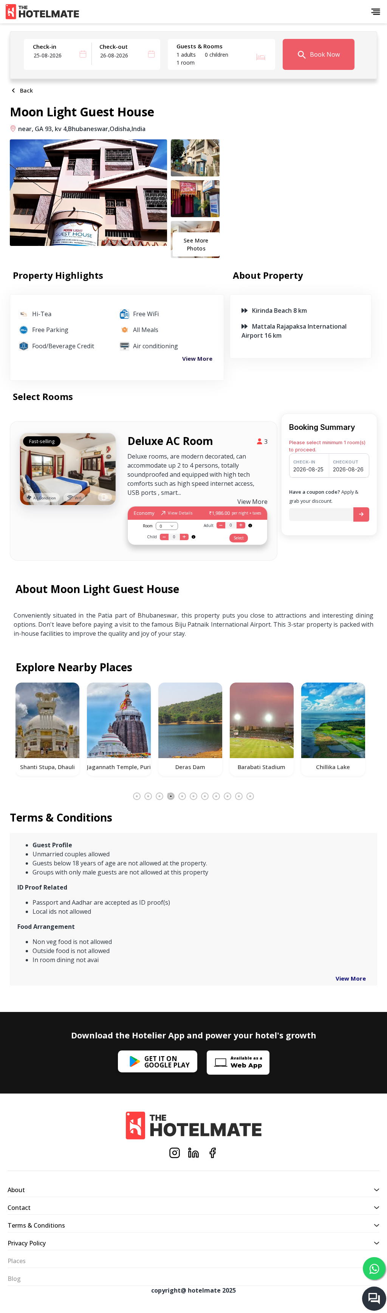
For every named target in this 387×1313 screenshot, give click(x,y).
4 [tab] (171, 796)
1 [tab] (137, 796)
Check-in (44, 46)
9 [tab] (227, 796)
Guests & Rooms (199, 46)
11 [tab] (250, 796)
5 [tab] (182, 796)
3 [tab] (159, 796)
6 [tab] (193, 796)
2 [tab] (148, 796)
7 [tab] (205, 796)
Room (148, 525)
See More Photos (196, 244)
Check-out (113, 46)
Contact (19, 1207)
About (16, 1190)
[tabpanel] (47, 729)
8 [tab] (216, 796)
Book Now (324, 54)
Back (25, 90)
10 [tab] (239, 796)
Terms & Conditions (36, 1225)
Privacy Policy (27, 1243)
